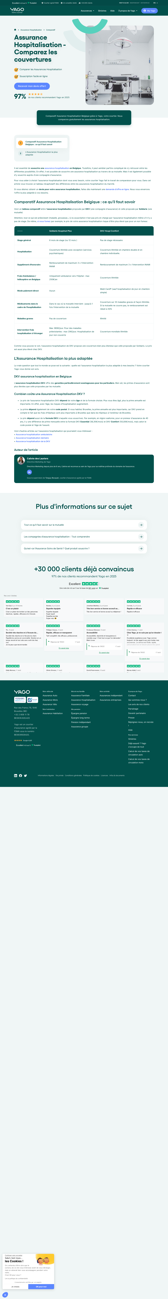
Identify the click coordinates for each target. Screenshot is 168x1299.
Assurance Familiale (80, 695)
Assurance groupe (79, 726)
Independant (135, 3)
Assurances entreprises (110, 700)
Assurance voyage (79, 704)
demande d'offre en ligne (117, 189)
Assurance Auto (50, 695)
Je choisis (15, 1287)
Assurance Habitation (53, 713)
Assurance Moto (50, 700)
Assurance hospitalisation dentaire (32, 438)
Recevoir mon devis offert (32, 86)
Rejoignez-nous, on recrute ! (140, 724)
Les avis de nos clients (138, 704)
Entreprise (145, 3)
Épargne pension (79, 713)
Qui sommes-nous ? (137, 700)
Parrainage (133, 709)
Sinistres (102, 10)
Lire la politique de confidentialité (16, 1278)
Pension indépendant (81, 722)
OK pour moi (41, 1287)
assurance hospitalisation (57, 168)
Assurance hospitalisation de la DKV (33, 441)
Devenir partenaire (137, 713)
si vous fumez (43, 221)
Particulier (124, 3)
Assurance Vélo (50, 704)
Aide (112, 10)
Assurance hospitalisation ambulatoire (34, 434)
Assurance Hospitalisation (83, 700)
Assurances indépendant (111, 695)
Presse (131, 717)
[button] (5, 1295)
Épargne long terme (80, 718)
